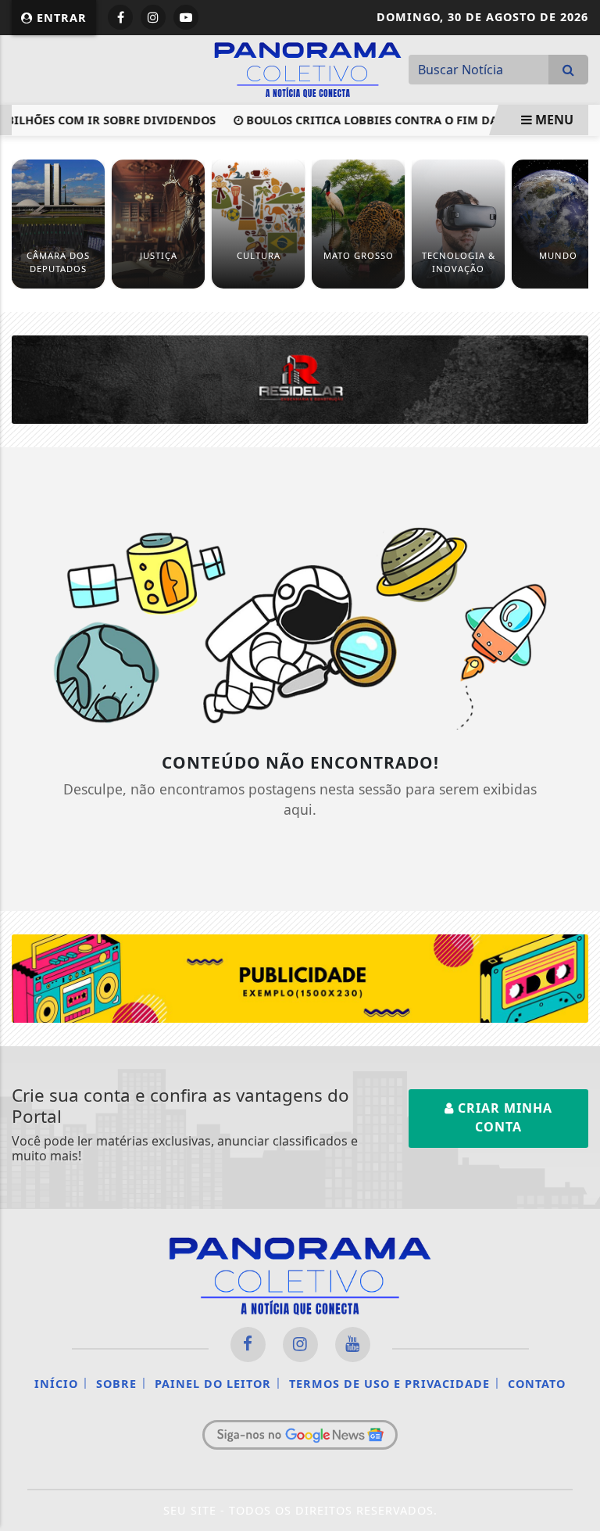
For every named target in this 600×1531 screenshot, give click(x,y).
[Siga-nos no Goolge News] (300, 1435)
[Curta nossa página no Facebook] (248, 1344)
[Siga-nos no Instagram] (300, 1344)
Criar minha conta (503, 1117)
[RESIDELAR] (300, 378)
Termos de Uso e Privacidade (389, 1383)
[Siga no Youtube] (185, 17)
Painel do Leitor (213, 1383)
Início (56, 1383)
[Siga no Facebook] (120, 17)
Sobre (116, 1383)
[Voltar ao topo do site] (576, 842)
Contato (537, 1383)
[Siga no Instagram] (153, 17)
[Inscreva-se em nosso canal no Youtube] (352, 1344)
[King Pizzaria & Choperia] (300, 977)
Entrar (60, 17)
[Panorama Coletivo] (307, 68)
